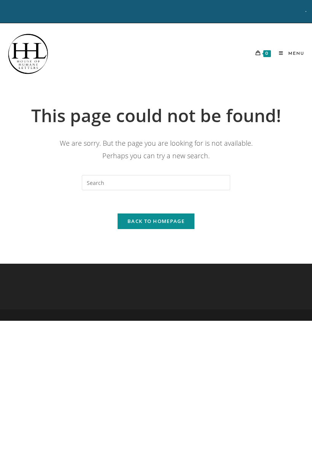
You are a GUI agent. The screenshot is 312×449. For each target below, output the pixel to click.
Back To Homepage (156, 221)
